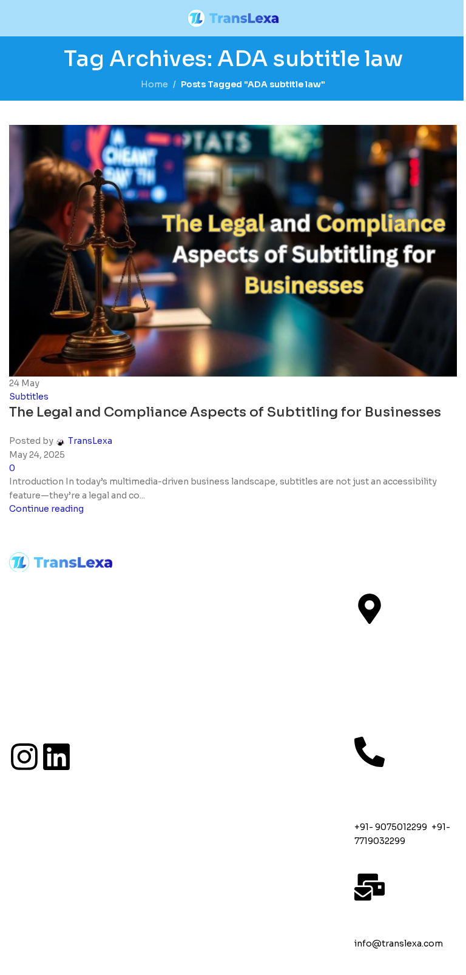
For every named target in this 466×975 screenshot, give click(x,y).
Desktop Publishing (279, 727)
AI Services (280, 693)
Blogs (145, 640)
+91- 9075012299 (390, 827)
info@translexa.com (398, 943)
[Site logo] (233, 17)
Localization (284, 640)
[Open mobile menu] (14, 18)
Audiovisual (283, 613)
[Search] (452, 18)
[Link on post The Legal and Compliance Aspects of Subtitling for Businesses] (233, 487)
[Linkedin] (56, 757)
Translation (281, 586)
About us (157, 613)
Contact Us (166, 666)
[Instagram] (24, 757)
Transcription (290, 666)
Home (146, 586)
